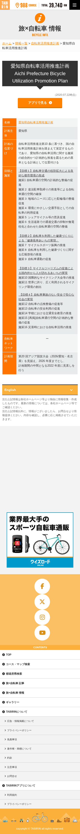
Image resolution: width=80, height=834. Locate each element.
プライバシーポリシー (19, 730)
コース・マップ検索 (18, 664)
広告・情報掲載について (20, 721)
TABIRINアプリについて (20, 785)
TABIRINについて (16, 711)
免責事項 (12, 739)
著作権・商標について (19, 748)
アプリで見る (38, 102)
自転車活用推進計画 (45, 43)
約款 (9, 757)
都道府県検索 (14, 673)
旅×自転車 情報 (15, 692)
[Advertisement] (40, 468)
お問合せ (12, 776)
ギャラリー (12, 702)
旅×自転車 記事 (15, 683)
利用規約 (12, 795)
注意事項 (12, 767)
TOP (8, 654)
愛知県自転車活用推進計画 (35, 122)
